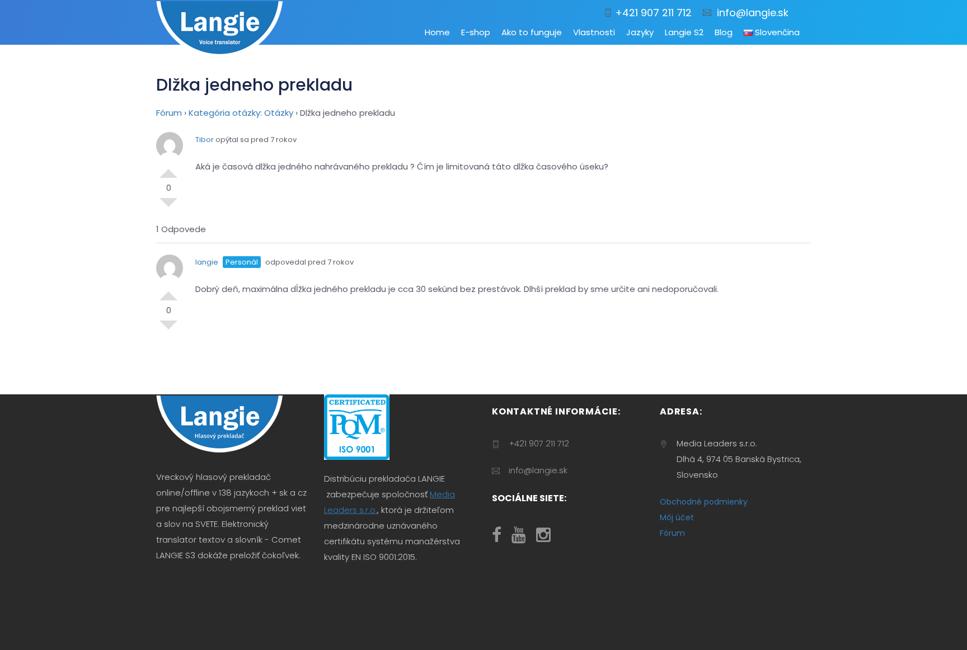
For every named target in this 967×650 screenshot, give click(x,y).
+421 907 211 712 (652, 13)
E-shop (475, 32)
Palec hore (168, 169)
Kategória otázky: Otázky (241, 113)
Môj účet (677, 517)
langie (206, 262)
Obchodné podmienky (704, 501)
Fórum (169, 113)
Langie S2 (684, 32)
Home (437, 32)
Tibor (204, 139)
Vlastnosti (594, 32)
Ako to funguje (531, 32)
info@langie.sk (749, 13)
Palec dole (168, 207)
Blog (724, 32)
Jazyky (640, 32)
